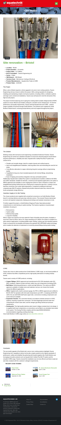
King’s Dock (15, 368)
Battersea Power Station (18, 374)
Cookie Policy (29, 404)
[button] (56, 3)
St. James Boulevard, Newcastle (48, 368)
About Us (28, 399)
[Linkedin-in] (57, 399)
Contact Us (43, 404)
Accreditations (43, 402)
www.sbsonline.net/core (35, 314)
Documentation (44, 399)
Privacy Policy (29, 402)
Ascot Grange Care (44, 374)
